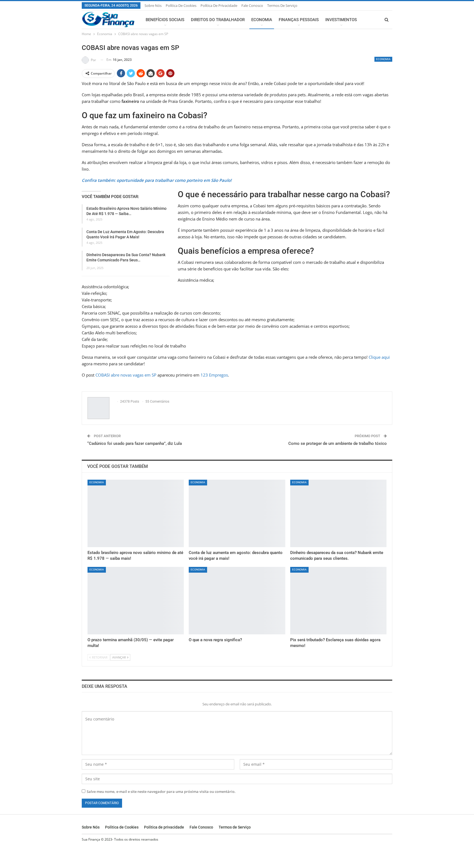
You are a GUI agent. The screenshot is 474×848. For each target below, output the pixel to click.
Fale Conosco (252, 5)
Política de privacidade (219, 5)
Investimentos (341, 19)
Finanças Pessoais (299, 19)
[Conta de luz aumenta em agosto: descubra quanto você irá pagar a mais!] (237, 513)
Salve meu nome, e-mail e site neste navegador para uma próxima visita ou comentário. (161, 791)
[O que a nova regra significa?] (237, 600)
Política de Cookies (181, 5)
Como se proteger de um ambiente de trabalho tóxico (337, 443)
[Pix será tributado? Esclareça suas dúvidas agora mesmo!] (338, 600)
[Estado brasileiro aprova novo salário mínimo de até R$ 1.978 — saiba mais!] (136, 513)
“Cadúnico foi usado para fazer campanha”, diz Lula (134, 443)
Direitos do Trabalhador (218, 19)
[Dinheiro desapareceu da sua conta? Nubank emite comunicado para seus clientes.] (338, 513)
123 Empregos (214, 375)
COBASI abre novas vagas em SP (125, 375)
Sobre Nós (153, 5)
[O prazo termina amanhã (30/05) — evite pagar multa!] (136, 600)
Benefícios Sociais (165, 19)
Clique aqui (379, 357)
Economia (261, 19)
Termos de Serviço (282, 5)
